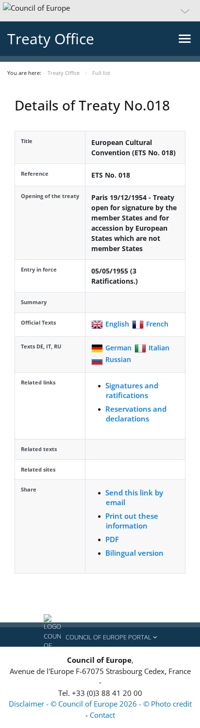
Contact (102, 715)
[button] (100, 10)
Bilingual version (134, 553)
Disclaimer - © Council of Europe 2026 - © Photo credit (100, 704)
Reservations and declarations (136, 413)
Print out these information (131, 520)
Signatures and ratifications (131, 390)
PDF (112, 539)
